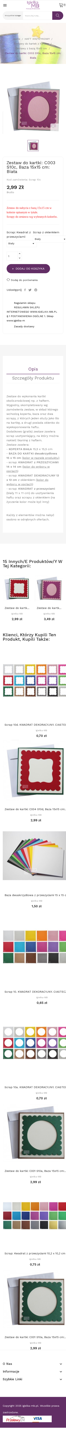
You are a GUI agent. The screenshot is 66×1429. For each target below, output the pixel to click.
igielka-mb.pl (30, 1405)
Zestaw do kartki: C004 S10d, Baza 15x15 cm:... (17, 608)
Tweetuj (30, 290)
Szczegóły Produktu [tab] (33, 378)
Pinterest (36, 290)
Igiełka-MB (17, 614)
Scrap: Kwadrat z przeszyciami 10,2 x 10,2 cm (35, 1253)
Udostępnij (25, 290)
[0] (61, 5)
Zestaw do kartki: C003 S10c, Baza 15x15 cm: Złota (49, 608)
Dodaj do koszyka (30, 268)
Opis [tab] (33, 369)
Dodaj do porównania (24, 280)
